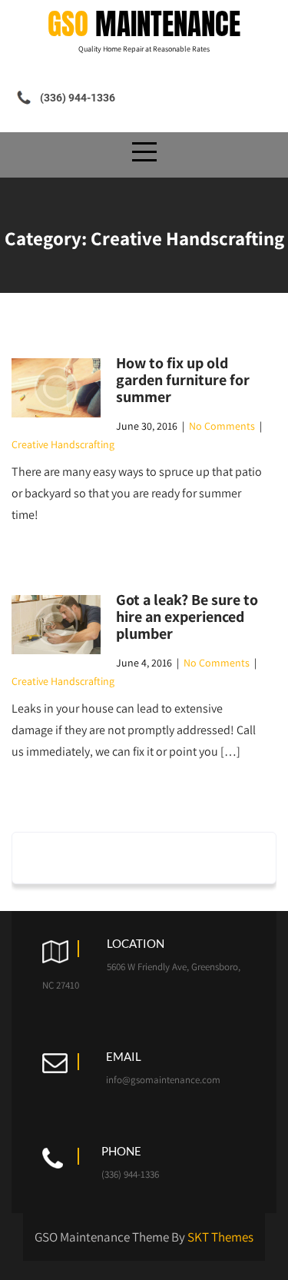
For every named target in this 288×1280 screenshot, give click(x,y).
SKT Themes (220, 1236)
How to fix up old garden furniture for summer (183, 380)
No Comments (222, 426)
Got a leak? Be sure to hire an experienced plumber (187, 616)
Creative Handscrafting (63, 444)
